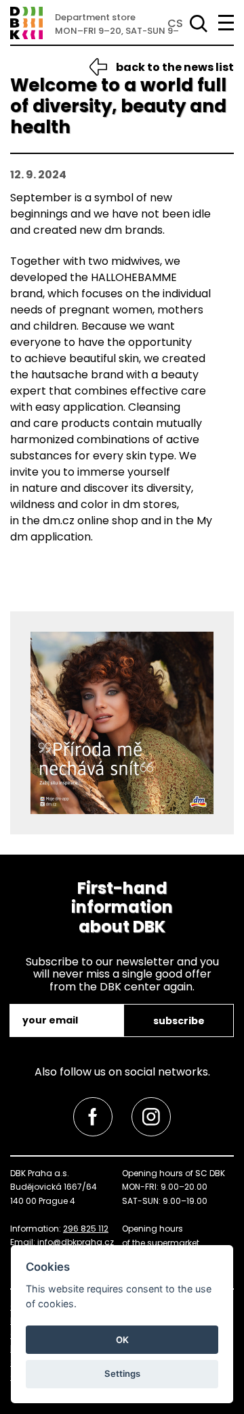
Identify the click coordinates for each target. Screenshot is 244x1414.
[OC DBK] (26, 23)
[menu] (226, 22)
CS (175, 23)
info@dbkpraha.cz (75, 1242)
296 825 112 (85, 1228)
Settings (122, 1373)
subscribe (179, 1021)
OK (122, 1339)
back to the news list (175, 67)
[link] (93, 1116)
